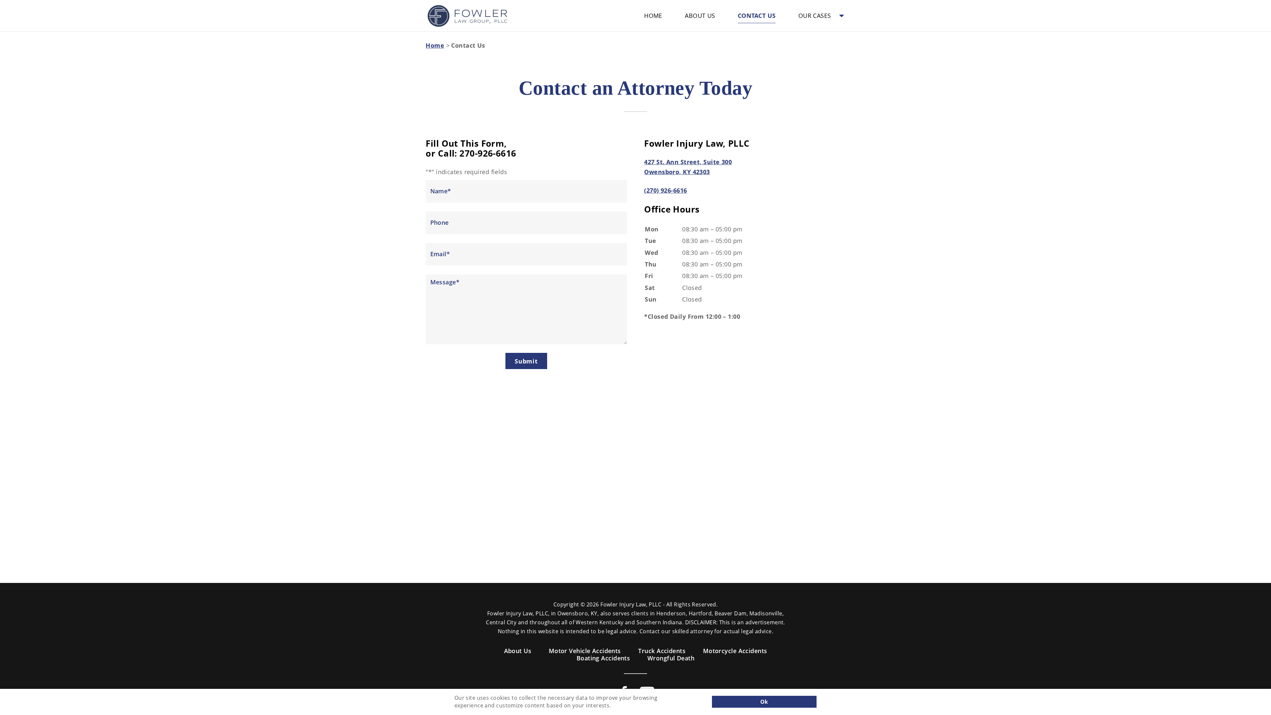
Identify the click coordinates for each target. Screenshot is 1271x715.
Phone (439, 222)
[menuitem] (653, 15)
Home (435, 45)
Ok (764, 701)
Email (440, 254)
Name (440, 191)
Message (445, 282)
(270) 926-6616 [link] (665, 190)
